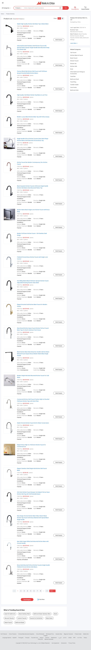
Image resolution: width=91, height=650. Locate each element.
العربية (59, 637)
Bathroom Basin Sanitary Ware (42, 614)
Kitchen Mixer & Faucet (76, 55)
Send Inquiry (58, 39)
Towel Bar (73, 76)
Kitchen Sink (73, 66)
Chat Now (42, 599)
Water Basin (49, 618)
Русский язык (34, 637)
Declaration (64, 643)
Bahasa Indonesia (49, 639)
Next (52, 591)
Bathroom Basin (19, 622)
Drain (71, 69)
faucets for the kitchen (36, 618)
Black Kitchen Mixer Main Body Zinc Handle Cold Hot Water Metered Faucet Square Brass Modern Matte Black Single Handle (33, 353)
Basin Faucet (8, 622)
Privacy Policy (72, 643)
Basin (55, 614)
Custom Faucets (21, 618)
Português (20, 637)
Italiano (41, 637)
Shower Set (73, 63)
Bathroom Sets (74, 90)
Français (27, 637)
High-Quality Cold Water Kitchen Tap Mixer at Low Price (32, 95)
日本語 (70, 637)
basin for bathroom (10, 614)
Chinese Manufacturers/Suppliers (26, 634)
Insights (45, 635)
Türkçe (85, 637)
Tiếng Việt (40, 639)
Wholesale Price (50, 634)
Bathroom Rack (74, 79)
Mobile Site (86, 634)
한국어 (64, 637)
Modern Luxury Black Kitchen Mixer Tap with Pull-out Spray (33, 117)
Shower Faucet (74, 61)
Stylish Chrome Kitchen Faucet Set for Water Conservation (33, 423)
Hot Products (4, 634)
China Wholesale (40, 634)
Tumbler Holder (74, 84)
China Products (12, 634)
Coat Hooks (73, 87)
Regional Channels (68, 634)
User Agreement (55, 643)
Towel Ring (73, 82)
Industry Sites (59, 634)
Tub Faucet (73, 52)
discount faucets (9, 618)
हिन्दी (74, 637)
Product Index (78, 634)
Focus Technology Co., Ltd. (33, 643)
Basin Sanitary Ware (24, 614)
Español (15, 637)
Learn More (74, 43)
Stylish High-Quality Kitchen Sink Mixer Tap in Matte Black (32, 24)
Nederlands (54, 637)
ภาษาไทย (79, 637)
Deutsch (47, 637)
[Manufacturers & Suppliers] (45, 3)
